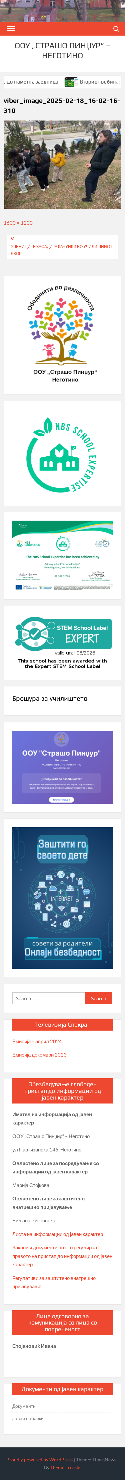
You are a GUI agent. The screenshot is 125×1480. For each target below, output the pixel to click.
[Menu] (10, 28)
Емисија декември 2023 (39, 1055)
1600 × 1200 (18, 223)
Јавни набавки (28, 1418)
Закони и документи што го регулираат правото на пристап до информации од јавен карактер (62, 1255)
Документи (24, 1406)
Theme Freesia (65, 1467)
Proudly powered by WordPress (39, 1459)
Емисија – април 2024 (37, 1041)
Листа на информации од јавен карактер (57, 1234)
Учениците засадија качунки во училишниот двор (61, 250)
